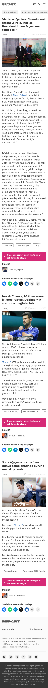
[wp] (10, 283)
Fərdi (5, 35)
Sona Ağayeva (10, 571)
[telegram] (15, 283)
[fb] (4, 283)
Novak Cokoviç (11, 411)
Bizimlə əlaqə (35, 629)
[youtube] (36, 657)
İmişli (37, 245)
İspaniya (8, 245)
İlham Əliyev (10, 12)
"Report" (6, 362)
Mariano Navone (30, 411)
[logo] (9, 4)
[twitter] (21, 283)
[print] (32, 283)
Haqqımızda (8, 629)
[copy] (38, 283)
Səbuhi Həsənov (17, 436)
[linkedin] (27, 283)
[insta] (11, 657)
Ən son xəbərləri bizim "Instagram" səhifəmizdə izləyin (24, 256)
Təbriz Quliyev (16, 269)
